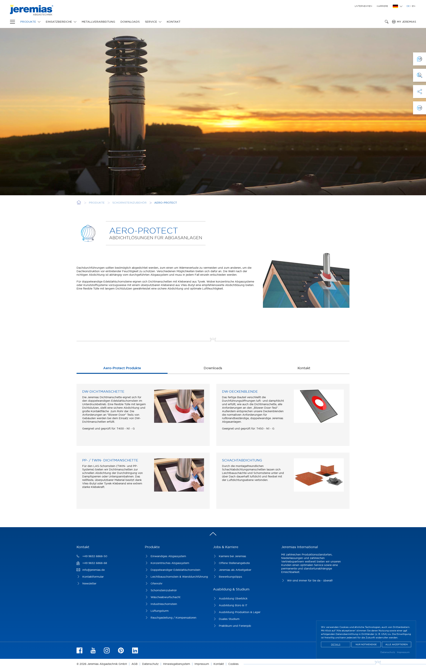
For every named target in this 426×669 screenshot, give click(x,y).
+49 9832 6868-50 (94, 556)
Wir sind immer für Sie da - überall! (310, 580)
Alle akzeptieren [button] (396, 644)
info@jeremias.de (93, 569)
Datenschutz (387, 652)
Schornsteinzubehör (164, 590)
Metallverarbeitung (98, 21)
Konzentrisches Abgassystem (170, 563)
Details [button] (335, 644)
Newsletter (89, 583)
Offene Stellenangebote (234, 563)
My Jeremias (406, 21)
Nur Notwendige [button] (366, 644)
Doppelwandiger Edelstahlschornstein (175, 569)
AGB (134, 664)
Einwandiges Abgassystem (168, 556)
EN (413, 6)
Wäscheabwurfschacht (165, 597)
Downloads (130, 21)
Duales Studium (229, 619)
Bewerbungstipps (230, 576)
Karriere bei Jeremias (232, 556)
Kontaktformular (93, 576)
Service (151, 21)
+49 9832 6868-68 (94, 563)
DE (408, 6)
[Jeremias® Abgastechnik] (31, 13)
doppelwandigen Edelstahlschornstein (113, 400)
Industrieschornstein (164, 604)
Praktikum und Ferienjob (235, 625)
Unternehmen (363, 6)
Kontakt (173, 21)
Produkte (28, 21)
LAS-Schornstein (104, 466)
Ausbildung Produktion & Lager (239, 612)
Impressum (403, 652)
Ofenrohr (156, 583)
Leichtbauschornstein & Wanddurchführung (179, 576)
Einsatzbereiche (59, 21)
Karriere (382, 6)
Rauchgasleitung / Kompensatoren (173, 617)
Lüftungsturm (160, 610)
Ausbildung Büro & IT (233, 605)
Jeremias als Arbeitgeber (235, 569)
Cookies (233, 664)
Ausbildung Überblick (233, 598)
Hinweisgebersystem (176, 664)
